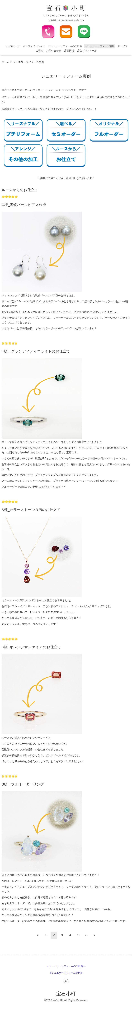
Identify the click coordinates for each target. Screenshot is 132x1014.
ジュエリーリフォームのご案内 (65, 46)
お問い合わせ (53, 50)
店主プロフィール (87, 50)
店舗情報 (69, 50)
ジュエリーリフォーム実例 (99, 46)
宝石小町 (66, 993)
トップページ (12, 46)
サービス (122, 46)
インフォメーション (34, 46)
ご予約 (39, 50)
